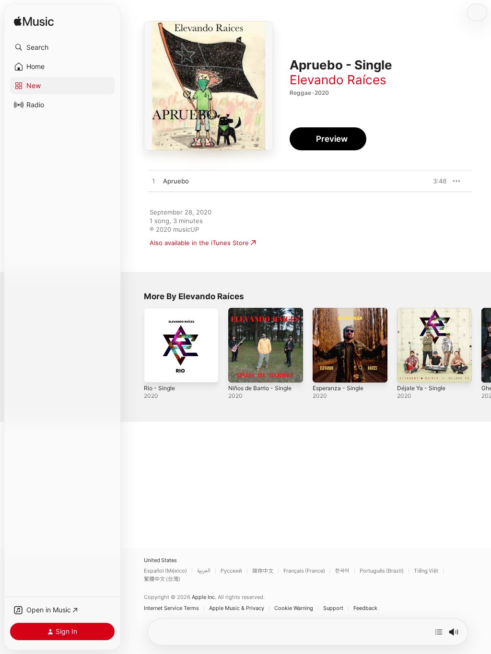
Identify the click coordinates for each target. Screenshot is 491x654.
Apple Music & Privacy (236, 608)
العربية (203, 571)
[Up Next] (438, 632)
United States (160, 560)
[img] (34, 21)
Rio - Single (159, 388)
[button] (62, 47)
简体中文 (262, 571)
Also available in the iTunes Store (199, 243)
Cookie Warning (293, 608)
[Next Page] (481, 345)
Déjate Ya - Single (421, 388)
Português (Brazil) (382, 571)
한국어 (342, 571)
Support (333, 608)
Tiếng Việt (426, 571)
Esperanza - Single (338, 388)
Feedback (365, 608)
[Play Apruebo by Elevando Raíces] (153, 181)
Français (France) (304, 571)
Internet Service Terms (171, 608)
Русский (231, 571)
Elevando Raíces (338, 79)
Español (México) (165, 571)
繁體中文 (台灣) (162, 579)
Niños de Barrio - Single (260, 388)
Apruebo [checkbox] (176, 181)
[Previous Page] (134, 345)
